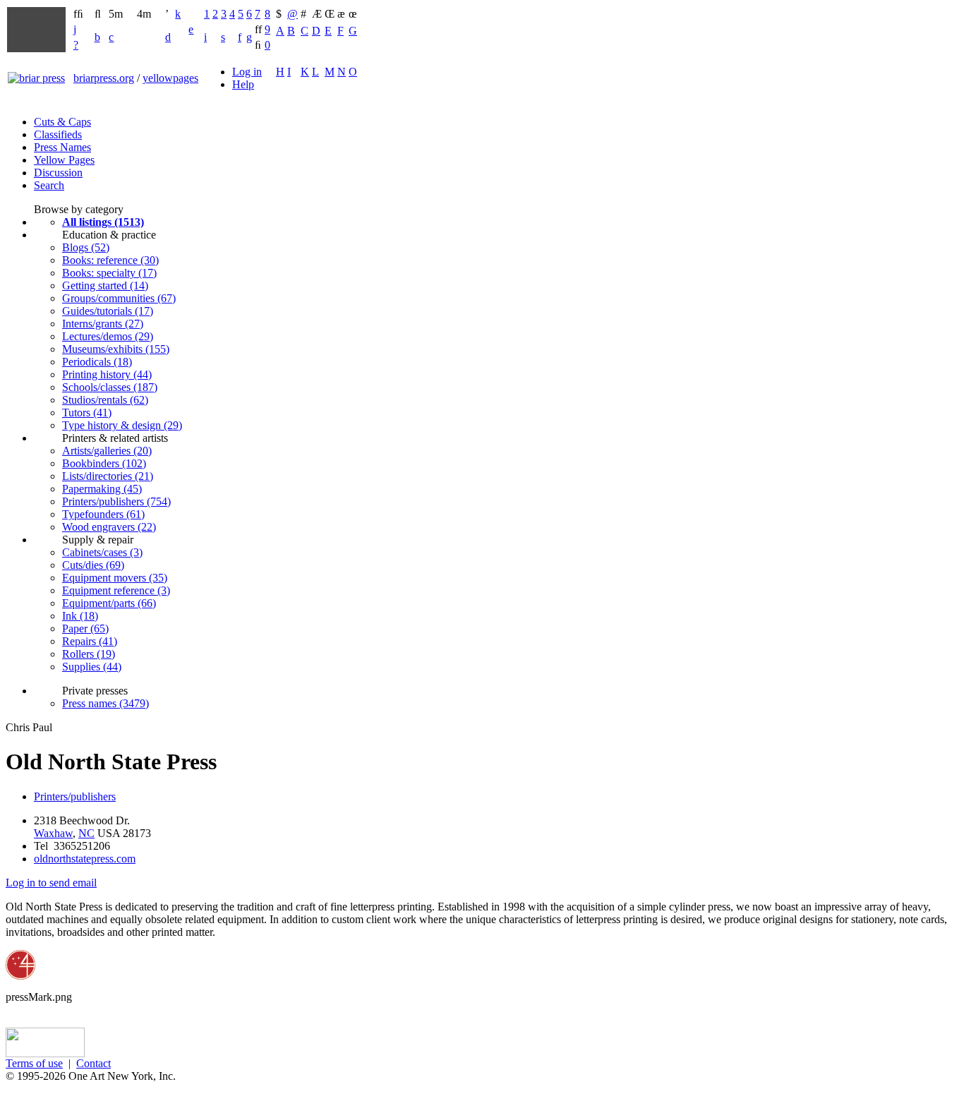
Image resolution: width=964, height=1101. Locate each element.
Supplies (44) (91, 667)
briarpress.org (103, 78)
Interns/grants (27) (102, 324)
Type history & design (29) (122, 425)
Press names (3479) (105, 703)
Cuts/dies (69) (93, 565)
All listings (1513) (103, 222)
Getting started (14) (105, 285)
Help (243, 84)
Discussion (58, 173)
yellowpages (170, 78)
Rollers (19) (88, 654)
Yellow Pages (64, 160)
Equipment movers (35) (114, 578)
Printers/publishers (75, 796)
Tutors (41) (87, 413)
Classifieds (58, 134)
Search (49, 185)
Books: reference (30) (110, 260)
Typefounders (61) (103, 514)
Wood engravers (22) (109, 527)
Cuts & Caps (62, 122)
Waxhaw (53, 833)
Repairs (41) (89, 641)
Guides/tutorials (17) (107, 311)
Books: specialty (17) (109, 273)
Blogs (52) (85, 247)
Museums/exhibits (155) (115, 349)
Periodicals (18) (97, 362)
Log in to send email (51, 883)
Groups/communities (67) (119, 298)
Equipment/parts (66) (109, 603)
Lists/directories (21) (107, 476)
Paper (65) (85, 628)
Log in (247, 72)
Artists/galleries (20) (107, 451)
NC (86, 833)
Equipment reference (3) (116, 590)
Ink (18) (80, 616)
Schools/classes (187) (109, 387)
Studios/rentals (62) (105, 400)
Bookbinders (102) (104, 463)
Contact (93, 1063)
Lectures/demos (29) (107, 336)
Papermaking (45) (102, 489)
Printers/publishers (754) (116, 501)
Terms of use (34, 1063)
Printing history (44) (107, 374)
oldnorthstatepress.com (84, 859)
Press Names (62, 147)
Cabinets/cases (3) (102, 552)
